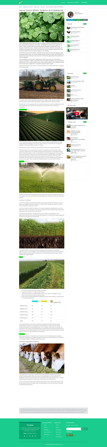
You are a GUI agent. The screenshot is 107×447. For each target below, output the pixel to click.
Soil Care (42, 6)
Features (45, 427)
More (85, 24)
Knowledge (84, 2)
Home (20, 6)
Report (85, 20)
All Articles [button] (78, 20)
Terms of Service (47, 432)
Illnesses (57, 427)
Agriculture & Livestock (73, 2)
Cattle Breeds (58, 429)
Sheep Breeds (58, 432)
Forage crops (36, 6)
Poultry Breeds (59, 436)
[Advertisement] (41, 396)
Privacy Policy (46, 434)
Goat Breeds (58, 434)
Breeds (63, 2)
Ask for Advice (71, 20)
